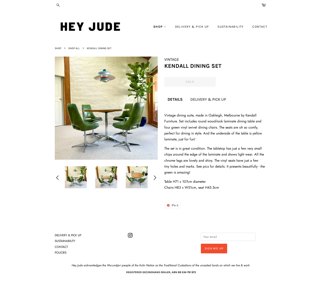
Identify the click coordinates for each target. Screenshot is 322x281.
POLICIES (60, 252)
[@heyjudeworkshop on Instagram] (130, 236)
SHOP (158, 27)
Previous (57, 177)
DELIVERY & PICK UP (192, 27)
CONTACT (259, 27)
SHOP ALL (74, 48)
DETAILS (175, 99)
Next (155, 177)
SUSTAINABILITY (231, 27)
